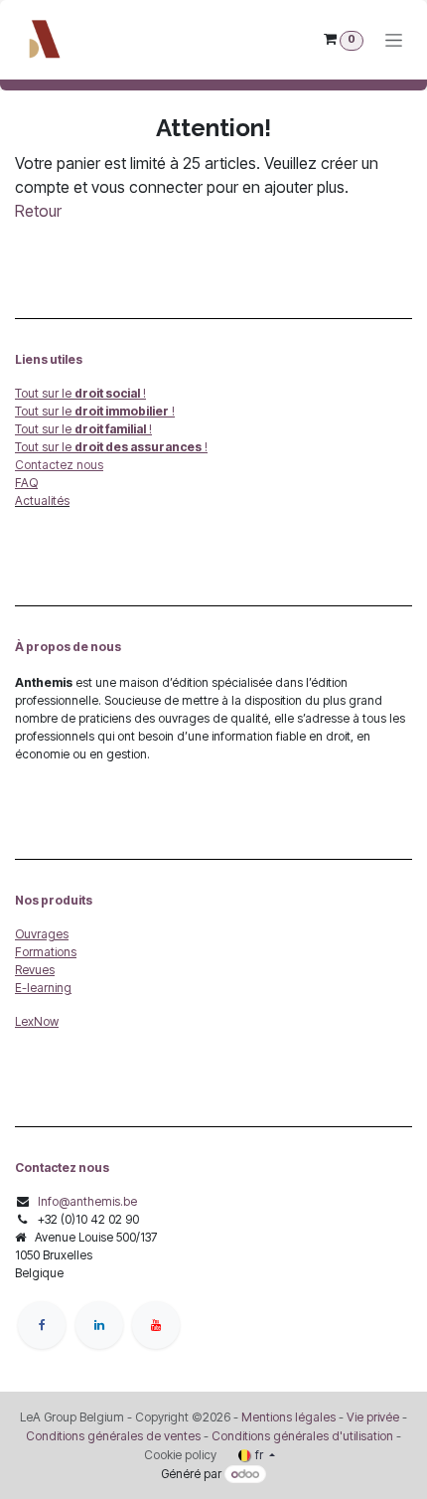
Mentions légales (288, 1417)
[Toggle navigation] (393, 40)
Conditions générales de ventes (113, 1435)
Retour (38, 211)
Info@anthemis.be (87, 1201)
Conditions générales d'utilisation (302, 1435)
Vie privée (373, 1417)
